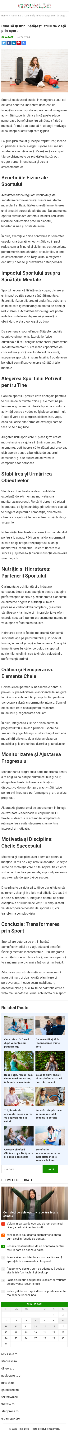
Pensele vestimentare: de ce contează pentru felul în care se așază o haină (35, 1248)
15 (53, 1326)
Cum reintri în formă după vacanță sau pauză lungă (16, 1043)
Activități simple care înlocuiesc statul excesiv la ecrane (48, 1114)
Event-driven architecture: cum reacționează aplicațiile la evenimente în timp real (34, 1259)
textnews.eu (9, 1397)
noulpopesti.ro (11, 1375)
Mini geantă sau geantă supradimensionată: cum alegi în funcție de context (34, 1236)
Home (4, 15)
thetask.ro (8, 1404)
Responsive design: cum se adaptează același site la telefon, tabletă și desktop (36, 1270)
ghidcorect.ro (10, 1390)
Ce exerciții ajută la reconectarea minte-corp (48, 1043)
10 (6, 1326)
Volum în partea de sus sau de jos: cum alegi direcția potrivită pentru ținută (35, 1225)
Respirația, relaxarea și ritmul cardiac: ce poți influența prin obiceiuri (18, 1078)
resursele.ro (9, 1354)
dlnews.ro (7, 1368)
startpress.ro (10, 1411)
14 (44, 1326)
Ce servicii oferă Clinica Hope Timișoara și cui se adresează (18, 1153)
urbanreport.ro (10, 1418)
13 (35, 1326)
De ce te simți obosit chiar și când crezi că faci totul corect (48, 1078)
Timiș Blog (23, 1428)
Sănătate (16, 15)
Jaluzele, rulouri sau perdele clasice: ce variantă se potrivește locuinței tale (36, 1281)
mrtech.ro (7, 1383)
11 (16, 1326)
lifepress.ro (9, 1361)
